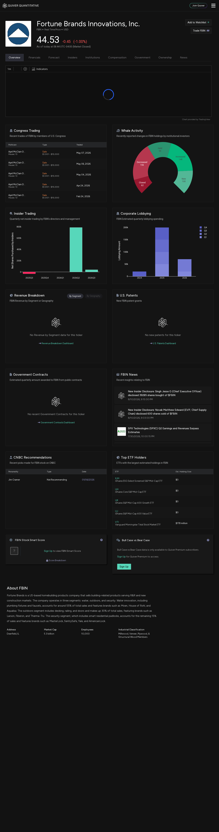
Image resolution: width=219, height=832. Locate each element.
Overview (14, 57)
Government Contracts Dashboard (57, 422)
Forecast (54, 57)
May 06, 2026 (83, 164)
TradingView (204, 119)
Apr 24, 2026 (83, 185)
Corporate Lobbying (136, 213)
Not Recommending (57, 479)
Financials (34, 57)
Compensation (117, 57)
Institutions (92, 57)
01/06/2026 (88, 479)
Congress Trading (27, 130)
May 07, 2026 (83, 153)
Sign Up (48, 551)
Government (142, 57)
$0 (177, 479)
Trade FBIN (199, 30)
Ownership (165, 57)
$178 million (182, 523)
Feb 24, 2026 (83, 196)
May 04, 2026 (83, 174)
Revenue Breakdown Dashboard (57, 343)
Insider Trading (25, 213)
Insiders (72, 57)
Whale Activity (132, 130)
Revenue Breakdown (29, 295)
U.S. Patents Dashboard (164, 343)
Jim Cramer (14, 479)
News (183, 57)
